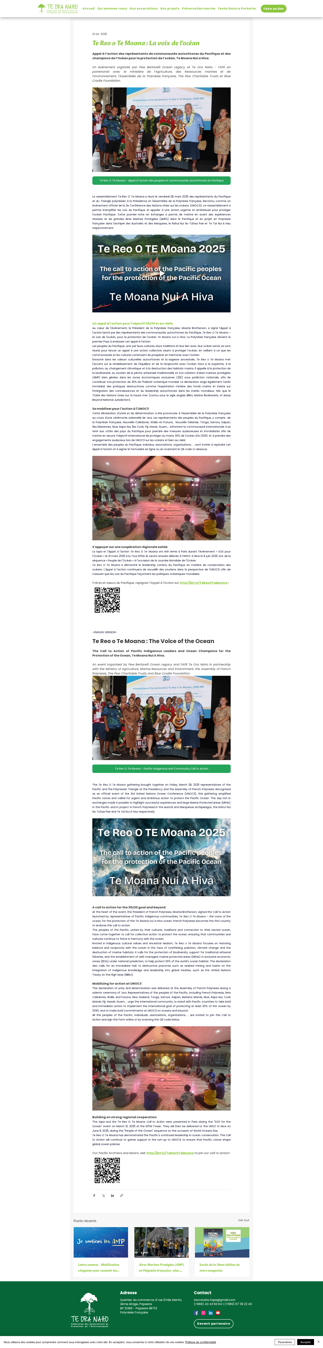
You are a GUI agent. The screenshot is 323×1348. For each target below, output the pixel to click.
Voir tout (243, 1220)
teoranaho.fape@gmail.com (214, 1300)
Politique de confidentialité (200, 1342)
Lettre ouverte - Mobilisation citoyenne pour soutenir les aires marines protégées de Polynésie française (98, 1268)
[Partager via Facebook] (94, 1195)
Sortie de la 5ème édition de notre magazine (219, 1268)
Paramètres (285, 1342)
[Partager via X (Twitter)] (103, 1195)
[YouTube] (218, 1313)
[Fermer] (318, 1342)
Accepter (305, 1342)
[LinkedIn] (210, 1313)
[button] (112, 8)
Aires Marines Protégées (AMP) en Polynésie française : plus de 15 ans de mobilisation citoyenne (161, 1268)
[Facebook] (196, 1313)
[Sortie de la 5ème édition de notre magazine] (222, 1242)
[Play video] (161, 273)
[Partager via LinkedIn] (112, 1195)
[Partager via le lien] (121, 1195)
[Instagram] (203, 1313)
